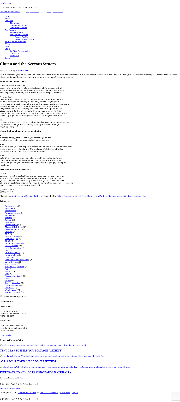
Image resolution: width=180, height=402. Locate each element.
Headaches (110, 196)
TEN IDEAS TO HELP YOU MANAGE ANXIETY (31, 350)
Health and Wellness (14, 243)
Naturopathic (140, 196)
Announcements (13, 213)
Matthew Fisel (22, 70)
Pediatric (9, 271)
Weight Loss (10, 290)
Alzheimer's (10, 211)
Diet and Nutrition (20, 196)
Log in (75, 392)
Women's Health (12, 292)
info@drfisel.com (6, 335)
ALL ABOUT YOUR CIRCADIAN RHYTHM (28, 361)
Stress (8, 280)
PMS (7, 273)
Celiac (60, 196)
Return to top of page (10, 388)
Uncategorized (12, 285)
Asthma (8, 218)
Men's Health (11, 264)
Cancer (8, 220)
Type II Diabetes (12, 283)
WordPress (65, 392)
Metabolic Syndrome (14, 266)
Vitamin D (9, 287)
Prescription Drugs (14, 276)
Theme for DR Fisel (27, 392)
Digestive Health (12, 229)
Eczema (8, 231)
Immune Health (12, 252)
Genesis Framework (49, 392)
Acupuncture (11, 206)
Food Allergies (36, 196)
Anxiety (8, 215)
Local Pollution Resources (17, 259)
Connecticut (69, 196)
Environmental (12, 236)
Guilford (100, 196)
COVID (8, 222)
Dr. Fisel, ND (6, 3)
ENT (7, 234)
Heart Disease (11, 245)
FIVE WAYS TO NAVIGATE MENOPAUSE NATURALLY (36, 372)
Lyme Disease (11, 262)
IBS (6, 250)
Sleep (7, 278)
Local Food (10, 257)
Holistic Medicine (13, 248)
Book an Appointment (10, 12)
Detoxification (11, 224)
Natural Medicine (124, 196)
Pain (7, 269)
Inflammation (11, 255)
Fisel (78, 196)
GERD (7, 241)
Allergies (9, 208)
